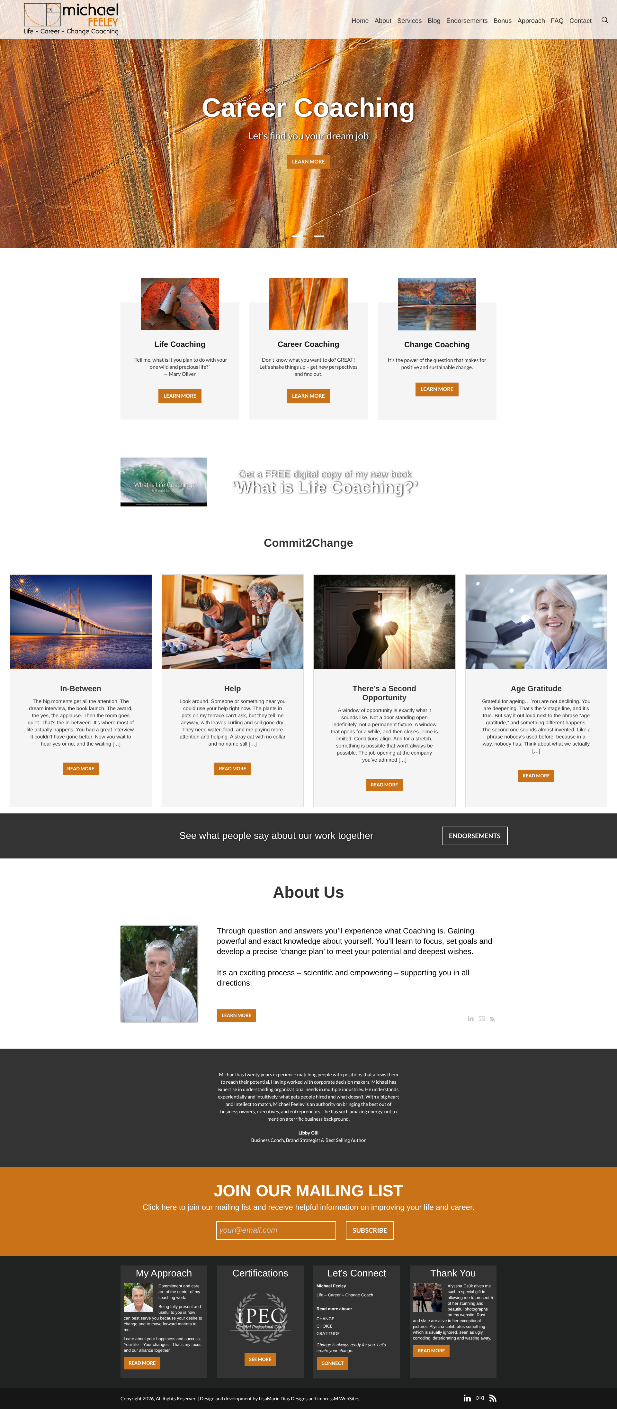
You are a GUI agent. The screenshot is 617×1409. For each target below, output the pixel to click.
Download (470, 480)
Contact (580, 20)
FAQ (557, 20)
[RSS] (492, 1018)
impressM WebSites (338, 1399)
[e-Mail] (482, 1018)
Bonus (503, 20)
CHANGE (325, 1318)
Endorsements (467, 20)
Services (409, 20)
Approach (531, 20)
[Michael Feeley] (71, 19)
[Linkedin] (471, 1018)
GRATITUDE (328, 1333)
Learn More (308, 162)
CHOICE (325, 1326)
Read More (142, 1363)
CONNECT (332, 1363)
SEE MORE (260, 1359)
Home (360, 20)
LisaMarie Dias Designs (283, 1399)
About (383, 20)
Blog (434, 20)
